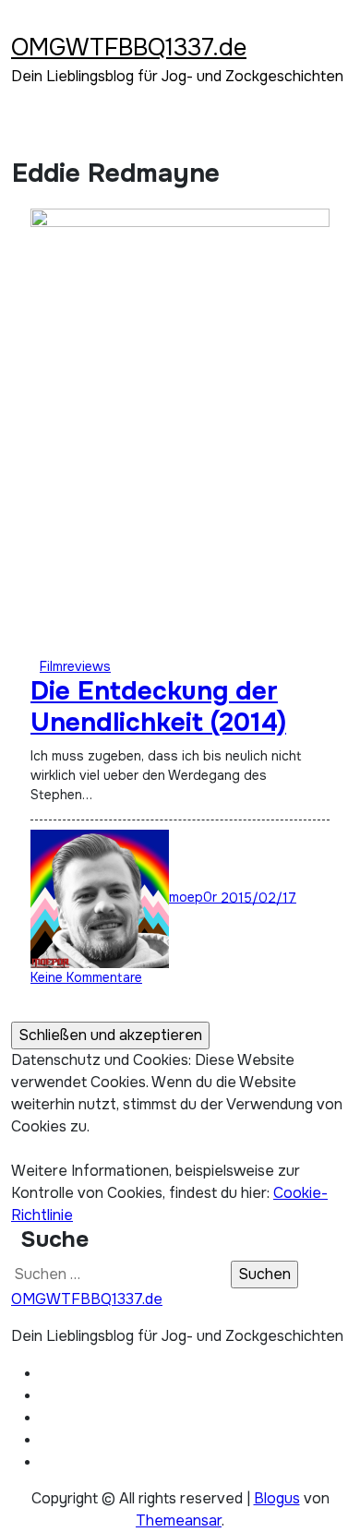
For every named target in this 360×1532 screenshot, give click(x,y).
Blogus (277, 1498)
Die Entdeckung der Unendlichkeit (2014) (158, 707)
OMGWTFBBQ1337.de (128, 47)
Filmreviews (75, 666)
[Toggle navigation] (23, 23)
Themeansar (179, 1520)
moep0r (195, 897)
